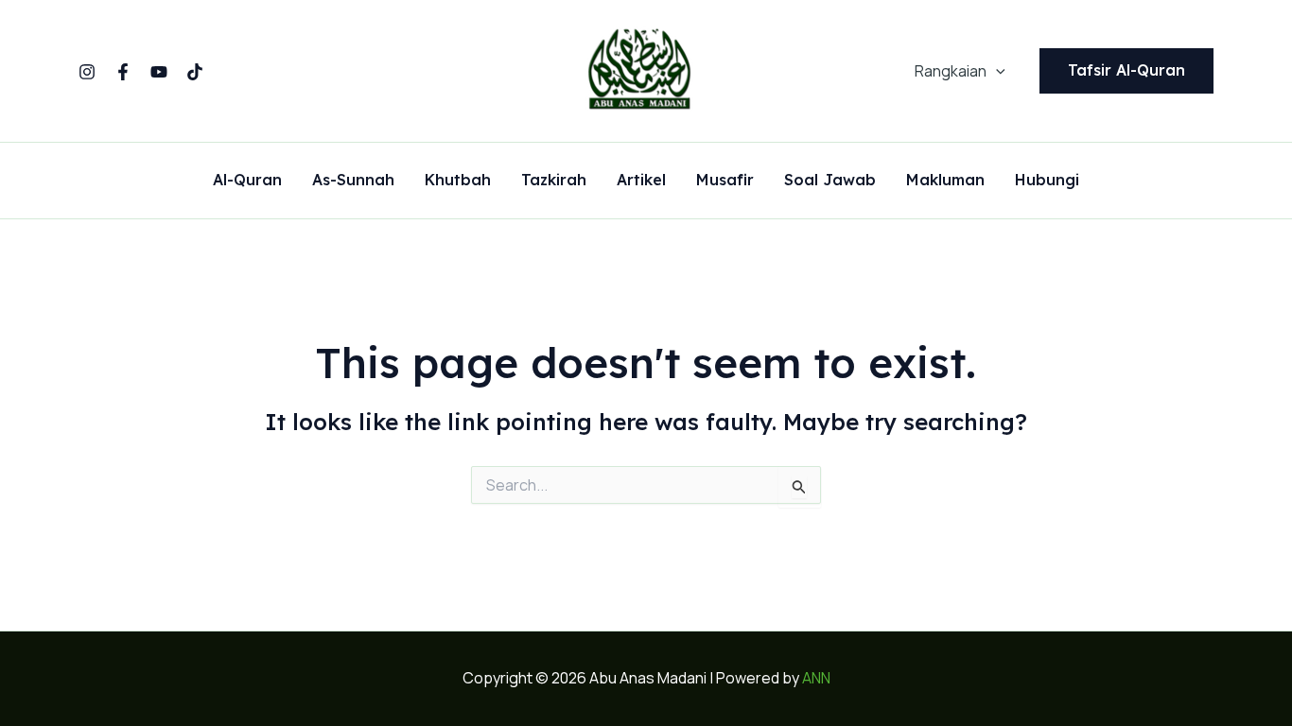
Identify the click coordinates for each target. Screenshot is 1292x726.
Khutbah (458, 180)
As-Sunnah (353, 180)
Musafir (725, 180)
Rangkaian (950, 70)
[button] (995, 71)
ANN (816, 677)
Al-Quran (247, 180)
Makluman (945, 180)
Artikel (641, 180)
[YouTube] (158, 71)
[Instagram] (87, 71)
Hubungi (1047, 180)
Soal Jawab (830, 180)
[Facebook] (122, 71)
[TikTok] (194, 71)
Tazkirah (553, 180)
